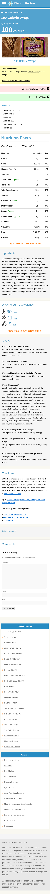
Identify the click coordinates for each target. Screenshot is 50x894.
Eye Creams (9, 788)
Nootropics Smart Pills (13, 799)
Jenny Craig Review (12, 648)
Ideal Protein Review (12, 664)
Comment (5, 563)
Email (3, 599)
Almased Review (11, 719)
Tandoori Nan (8, 521)
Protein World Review (13, 653)
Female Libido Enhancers (14, 815)
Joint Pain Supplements (14, 793)
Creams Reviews (11, 782)
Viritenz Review (10, 637)
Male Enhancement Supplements (18, 804)
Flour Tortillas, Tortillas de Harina (15, 517)
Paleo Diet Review (12, 659)
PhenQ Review (10, 670)
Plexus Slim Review (12, 714)
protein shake (33, 72)
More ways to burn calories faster (25, 330)
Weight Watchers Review (14, 675)
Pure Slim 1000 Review (14, 681)
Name (4, 592)
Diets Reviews (10, 777)
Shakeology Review (12, 631)
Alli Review (9, 686)
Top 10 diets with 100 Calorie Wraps (25, 243)
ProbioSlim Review (12, 747)
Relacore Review (11, 736)
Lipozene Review (11, 741)
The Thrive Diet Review (14, 708)
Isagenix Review (11, 642)
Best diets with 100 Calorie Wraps (16, 81)
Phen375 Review (11, 692)
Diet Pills (8, 766)
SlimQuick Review (11, 730)
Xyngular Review (11, 725)
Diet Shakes (9, 771)
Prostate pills (9, 820)
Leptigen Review (11, 697)
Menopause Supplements (14, 809)
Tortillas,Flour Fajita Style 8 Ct (14, 515)
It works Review (10, 703)
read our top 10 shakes (12, 494)
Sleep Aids (8, 826)
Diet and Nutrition (11, 760)
